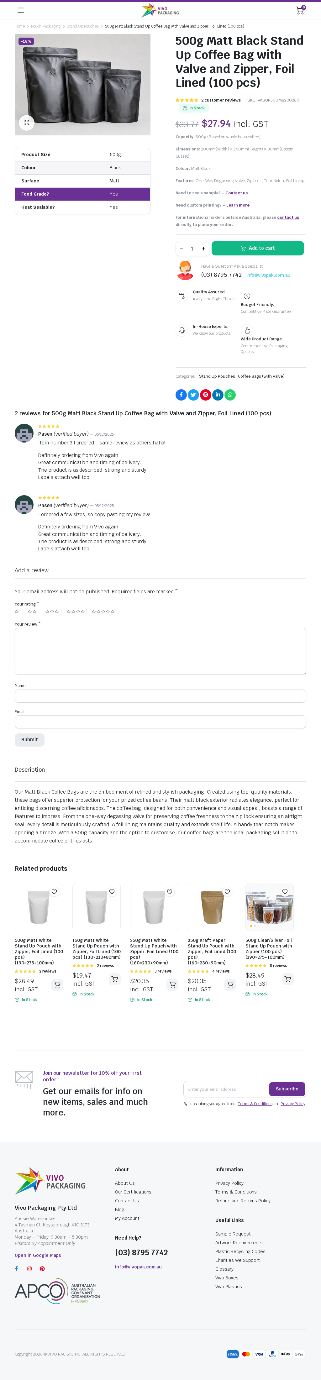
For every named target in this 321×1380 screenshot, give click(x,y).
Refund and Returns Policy (243, 1201)
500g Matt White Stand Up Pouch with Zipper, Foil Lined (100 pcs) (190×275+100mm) (39, 951)
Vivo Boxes (227, 1278)
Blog (119, 1209)
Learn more (238, 205)
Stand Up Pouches (83, 26)
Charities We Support (237, 1260)
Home (20, 26)
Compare (57, 904)
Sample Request (233, 1234)
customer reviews (221, 100)
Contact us (236, 193)
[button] (54, 892)
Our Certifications (133, 1192)
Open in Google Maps (38, 1255)
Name (20, 685)
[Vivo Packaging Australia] (160, 10)
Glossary (224, 1269)
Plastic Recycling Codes (240, 1251)
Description (30, 769)
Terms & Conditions (255, 1103)
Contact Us (127, 1201)
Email (19, 711)
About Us (125, 1183)
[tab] (30, 769)
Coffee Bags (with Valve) (261, 376)
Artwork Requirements (239, 1243)
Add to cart (262, 248)
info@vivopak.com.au (268, 275)
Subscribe (287, 1089)
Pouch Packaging (46, 26)
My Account (127, 1218)
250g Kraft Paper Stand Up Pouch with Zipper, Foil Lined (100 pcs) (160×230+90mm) (212, 951)
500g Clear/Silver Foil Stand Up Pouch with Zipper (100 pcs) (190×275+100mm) (268, 948)
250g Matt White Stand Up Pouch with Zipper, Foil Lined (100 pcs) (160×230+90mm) (154, 951)
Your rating (27, 604)
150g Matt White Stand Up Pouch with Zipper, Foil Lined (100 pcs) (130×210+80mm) (96, 948)
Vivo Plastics (228, 1286)
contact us (288, 217)
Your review (28, 624)
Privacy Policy (293, 1103)
